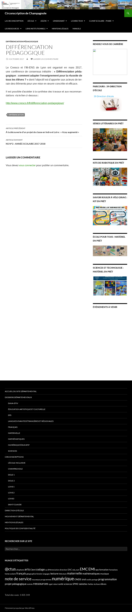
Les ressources (12, 29)
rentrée (30, 584)
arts (27, 569)
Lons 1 (11, 486)
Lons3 (11, 498)
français (21, 573)
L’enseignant (59, 21)
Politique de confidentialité (20, 528)
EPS (9, 415)
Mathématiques (16, 439)
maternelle (74, 573)
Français (12, 427)
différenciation (16, 115)
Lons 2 (11, 492)
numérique (63, 578)
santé (60, 584)
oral (84, 579)
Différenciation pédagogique (22, 41)
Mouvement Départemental (19, 516)
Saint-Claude (15, 504)
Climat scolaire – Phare (100, 21)
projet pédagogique (15, 583)
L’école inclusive (16, 463)
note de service (18, 578)
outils (88, 579)
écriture (97, 584)
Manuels (77, 29)
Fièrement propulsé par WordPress (19, 608)
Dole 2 (11, 480)
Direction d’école (14, 510)
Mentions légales (60, 29)
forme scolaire (10, 574)
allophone (20, 570)
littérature (63, 574)
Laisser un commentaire (45, 59)
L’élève (44, 21)
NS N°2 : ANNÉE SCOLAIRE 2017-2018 (25, 142)
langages (46, 574)
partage (95, 580)
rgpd (50, 584)
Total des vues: (12, 594)
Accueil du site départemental (21, 391)
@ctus (10, 568)
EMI (91, 569)
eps (97, 569)
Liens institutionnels (35, 29)
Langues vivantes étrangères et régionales (30, 421)
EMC (84, 569)
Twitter (90, 584)
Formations (113, 570)
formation (103, 569)
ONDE (77, 579)
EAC (70, 569)
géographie (31, 574)
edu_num (75, 570)
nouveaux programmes (41, 579)
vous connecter (27, 165)
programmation (107, 579)
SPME (75, 584)
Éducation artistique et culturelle (26, 409)
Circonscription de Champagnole (26, 13)
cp (46, 570)
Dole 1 (11, 475)
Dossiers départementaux (18, 397)
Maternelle (14, 433)
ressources (40, 583)
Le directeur (77, 21)
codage (40, 569)
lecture (54, 573)
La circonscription (14, 21)
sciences (68, 584)
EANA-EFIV (13, 403)
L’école (31, 21)
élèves (103, 584)
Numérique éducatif (19, 445)
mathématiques (91, 573)
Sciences (12, 451)
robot (55, 584)
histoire (39, 574)
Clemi (33, 569)
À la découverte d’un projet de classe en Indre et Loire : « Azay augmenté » (42, 130)
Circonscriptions (14, 457)
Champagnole (15, 469)
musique (104, 573)
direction (63, 570)
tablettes (83, 584)
